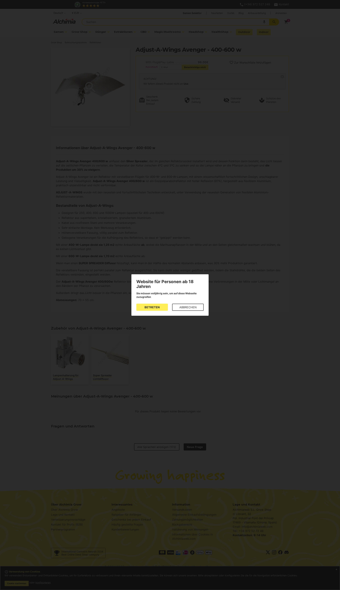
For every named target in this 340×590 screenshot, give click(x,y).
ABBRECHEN (188, 307)
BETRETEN (152, 307)
